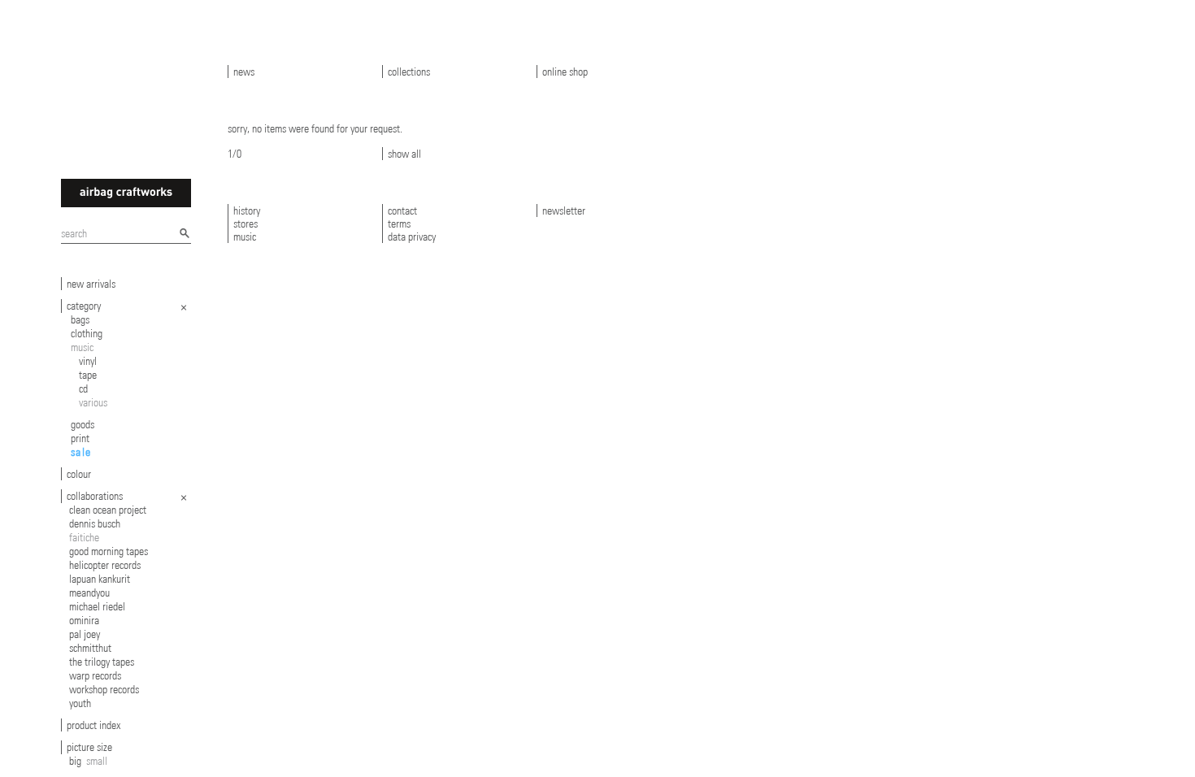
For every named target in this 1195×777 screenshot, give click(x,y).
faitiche (84, 537)
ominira (84, 620)
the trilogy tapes (101, 661)
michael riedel (97, 606)
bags (80, 319)
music (82, 347)
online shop (565, 71)
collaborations (95, 495)
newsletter (563, 210)
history (246, 210)
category (84, 305)
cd (83, 388)
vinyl (88, 360)
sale (81, 451)
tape (88, 374)
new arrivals (91, 283)
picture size (89, 746)
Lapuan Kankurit (99, 578)
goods (82, 424)
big (75, 760)
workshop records (104, 689)
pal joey (84, 633)
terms (399, 223)
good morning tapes (108, 551)
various (93, 402)
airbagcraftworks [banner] (126, 193)
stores (245, 223)
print (80, 438)
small (96, 760)
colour (79, 473)
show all (404, 153)
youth (80, 703)
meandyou (89, 592)
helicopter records (105, 564)
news (243, 71)
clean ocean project (107, 509)
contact (402, 210)
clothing (86, 333)
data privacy (412, 236)
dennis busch (94, 523)
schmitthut (90, 647)
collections (409, 71)
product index (93, 724)
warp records (95, 675)
